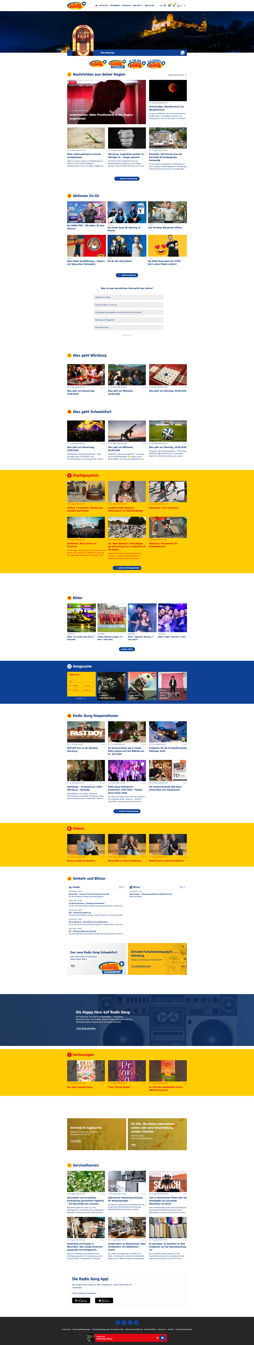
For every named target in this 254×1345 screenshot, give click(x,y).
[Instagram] (123, 1322)
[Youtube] (130, 1322)
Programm (114, 5)
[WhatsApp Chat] (183, 53)
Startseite (96, 5)
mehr (122, 887)
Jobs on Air (149, 5)
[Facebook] (117, 1322)
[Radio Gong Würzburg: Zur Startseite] (76, 5)
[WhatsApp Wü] (136, 1322)
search (185, 5)
